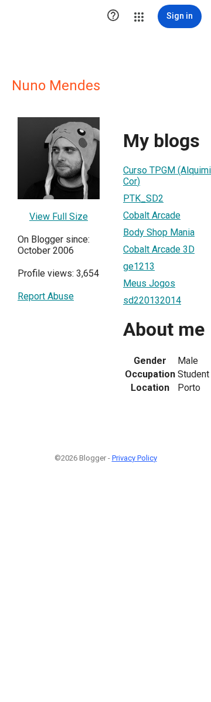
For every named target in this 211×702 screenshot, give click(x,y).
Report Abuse (46, 296)
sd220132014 (152, 300)
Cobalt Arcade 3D (159, 249)
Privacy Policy (134, 458)
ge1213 (139, 266)
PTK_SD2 (143, 198)
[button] (113, 16)
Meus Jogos (149, 283)
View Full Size (58, 216)
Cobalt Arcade (152, 215)
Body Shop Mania (159, 232)
